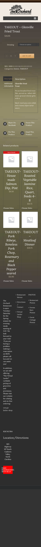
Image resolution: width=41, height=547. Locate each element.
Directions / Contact (20, 304)
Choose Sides (8, 208)
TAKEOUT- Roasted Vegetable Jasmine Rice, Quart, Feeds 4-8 (31, 185)
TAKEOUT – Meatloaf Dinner (30, 238)
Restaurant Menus (20, 296)
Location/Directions (16, 437)
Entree (16, 69)
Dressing (10, 45)
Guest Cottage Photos (33, 319)
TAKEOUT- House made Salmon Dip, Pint (13, 179)
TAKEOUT (24, 69)
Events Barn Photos (32, 310)
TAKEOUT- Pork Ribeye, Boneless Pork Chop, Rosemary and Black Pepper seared (13, 252)
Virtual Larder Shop (19, 314)
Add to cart (26, 56)
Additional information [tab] (8, 84)
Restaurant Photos (33, 301)
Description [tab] (8, 79)
